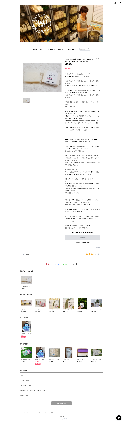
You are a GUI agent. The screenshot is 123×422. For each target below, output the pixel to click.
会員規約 (51, 413)
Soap (21, 375)
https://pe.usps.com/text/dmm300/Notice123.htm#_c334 (82, 120)
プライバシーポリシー (26, 413)
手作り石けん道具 (24, 380)
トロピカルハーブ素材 (25, 385)
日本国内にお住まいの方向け (82, 242)
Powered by (59, 419)
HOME (35, 49)
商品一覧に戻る (61, 403)
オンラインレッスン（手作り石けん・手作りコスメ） (32, 390)
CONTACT (61, 49)
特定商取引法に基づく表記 (40, 413)
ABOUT (42, 49)
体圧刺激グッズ (24, 395)
